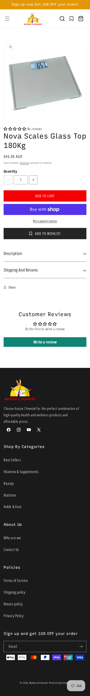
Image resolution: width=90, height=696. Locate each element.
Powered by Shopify (60, 682)
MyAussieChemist (39, 682)
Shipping (24, 162)
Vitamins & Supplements (21, 471)
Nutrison (10, 495)
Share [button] (12, 287)
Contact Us (11, 549)
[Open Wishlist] (71, 19)
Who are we (12, 537)
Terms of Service (16, 580)
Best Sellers (12, 460)
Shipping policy (14, 592)
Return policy (13, 604)
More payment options (45, 221)
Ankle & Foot (12, 506)
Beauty (9, 483)
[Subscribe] (81, 646)
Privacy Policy (14, 615)
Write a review (45, 342)
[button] (7, 19)
